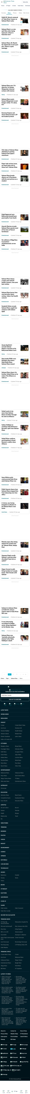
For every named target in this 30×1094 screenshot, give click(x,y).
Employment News (19, 804)
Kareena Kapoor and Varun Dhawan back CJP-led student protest (10, 114)
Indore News (4, 761)
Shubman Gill (18, 734)
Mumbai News (4, 766)
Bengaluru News (5, 752)
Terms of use (23, 1037)
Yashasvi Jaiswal (5, 740)
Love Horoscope (5, 948)
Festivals (17, 816)
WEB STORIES (4, 829)
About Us (3, 1037)
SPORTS (3, 878)
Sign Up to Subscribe (15, 706)
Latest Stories (6, 980)
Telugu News (4, 972)
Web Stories (26, 13)
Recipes (17, 819)
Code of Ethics (24, 1043)
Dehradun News (19, 755)
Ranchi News (4, 772)
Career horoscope (19, 944)
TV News (17, 784)
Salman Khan (14, 678)
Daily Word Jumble (5, 917)
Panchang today (5, 951)
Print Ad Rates (14, 1043)
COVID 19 (3, 907)
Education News (19, 807)
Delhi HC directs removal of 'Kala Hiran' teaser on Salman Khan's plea (10, 19)
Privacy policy (4, 1040)
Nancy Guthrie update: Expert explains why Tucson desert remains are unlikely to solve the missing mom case (7, 996)
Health (2, 819)
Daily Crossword (19, 914)
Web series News (5, 787)
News (9, 13)
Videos (20, 13)
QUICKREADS (4, 903)
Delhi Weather (4, 954)
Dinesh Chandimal (5, 742)
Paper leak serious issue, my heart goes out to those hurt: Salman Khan (9, 165)
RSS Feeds (13, 1045)
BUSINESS (3, 837)
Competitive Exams (5, 804)
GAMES (3, 911)
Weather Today (14, 1040)
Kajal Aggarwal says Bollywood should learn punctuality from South (9, 216)
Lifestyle (4, 367)
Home (2, 5)
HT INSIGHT (4, 895)
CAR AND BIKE (5, 870)
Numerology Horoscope (21, 948)
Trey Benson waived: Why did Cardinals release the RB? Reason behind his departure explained (21, 996)
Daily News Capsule (6, 701)
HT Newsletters (24, 1040)
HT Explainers (18, 975)
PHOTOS (3, 841)
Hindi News (18, 972)
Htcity (3, 94)
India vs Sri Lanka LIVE (6, 745)
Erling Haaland (18, 935)
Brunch (17, 814)
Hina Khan (3, 935)
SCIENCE (3, 858)
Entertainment (5, 24)
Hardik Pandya (18, 737)
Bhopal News (18, 752)
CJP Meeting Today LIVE (21, 951)
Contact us (13, 1037)
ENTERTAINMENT (5, 776)
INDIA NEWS (4, 724)
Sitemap (3, 1045)
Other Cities (18, 772)
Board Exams (18, 801)
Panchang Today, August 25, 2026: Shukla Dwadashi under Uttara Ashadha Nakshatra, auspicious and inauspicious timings (22, 1007)
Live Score (3, 734)
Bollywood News (5, 779)
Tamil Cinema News (20, 782)
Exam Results (4, 807)
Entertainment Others (20, 787)
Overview (3, 13)
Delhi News (3, 758)
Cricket (14, 5)
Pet (1, 825)
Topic (7, 678)
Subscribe (25, 2)
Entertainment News (6, 969)
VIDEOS (3, 845)
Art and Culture (4, 814)
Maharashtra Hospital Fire (21, 928)
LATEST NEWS (4, 716)
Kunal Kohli (3, 941)
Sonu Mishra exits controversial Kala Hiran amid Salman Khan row (9, 479)
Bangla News (18, 969)
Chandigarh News (5, 755)
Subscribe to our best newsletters (15, 698)
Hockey (3, 884)
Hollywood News (19, 779)
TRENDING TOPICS (6, 958)
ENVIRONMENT (5, 854)
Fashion (3, 816)
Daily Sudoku (4, 914)
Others (2, 887)
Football (17, 881)
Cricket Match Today (20, 731)
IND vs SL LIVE (4, 938)
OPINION (3, 862)
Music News (4, 782)
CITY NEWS (4, 749)
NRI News (3, 975)
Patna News (4, 769)
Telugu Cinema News (6, 784)
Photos (15, 13)
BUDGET (3, 850)
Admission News (5, 801)
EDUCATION (4, 798)
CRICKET (3, 728)
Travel (16, 822)
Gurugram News (19, 758)
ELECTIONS (4, 899)
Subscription (4, 1043)
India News (20, 5)
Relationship (4, 822)
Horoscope (3, 794)
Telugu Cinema (18, 966)
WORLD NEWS (5, 720)
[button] (2, 2)
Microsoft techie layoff (6, 932)
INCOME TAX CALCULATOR (8, 921)
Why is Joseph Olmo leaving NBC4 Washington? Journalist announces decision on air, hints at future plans (7, 1017)
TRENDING (4, 833)
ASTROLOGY (4, 791)
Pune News (18, 769)
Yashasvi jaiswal (19, 938)
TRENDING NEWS (5, 925)
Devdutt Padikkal (5, 737)
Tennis (16, 884)
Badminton (3, 881)
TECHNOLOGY (4, 874)
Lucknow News (19, 763)
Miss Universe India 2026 (21, 932)
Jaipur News (18, 761)
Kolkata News (4, 763)
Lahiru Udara (18, 742)
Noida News (18, 766)
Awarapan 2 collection (20, 941)
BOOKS (3, 891)
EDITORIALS (4, 866)
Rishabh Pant (18, 740)
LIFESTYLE (3, 811)
